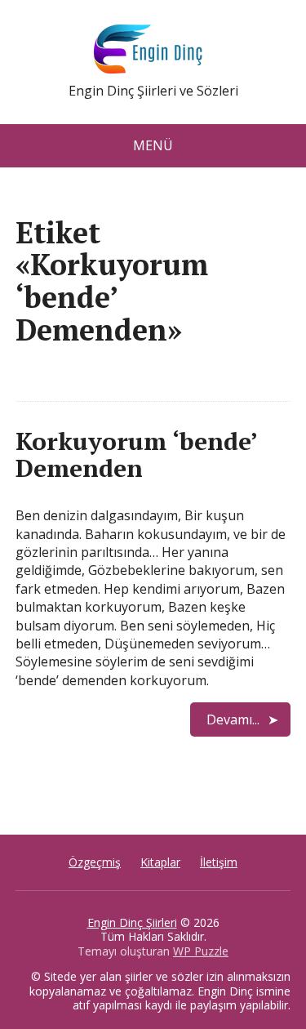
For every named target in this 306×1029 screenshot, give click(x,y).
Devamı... (232, 719)
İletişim (218, 862)
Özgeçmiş (95, 862)
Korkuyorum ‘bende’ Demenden (136, 454)
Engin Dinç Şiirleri (132, 922)
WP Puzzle (200, 951)
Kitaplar (160, 862)
